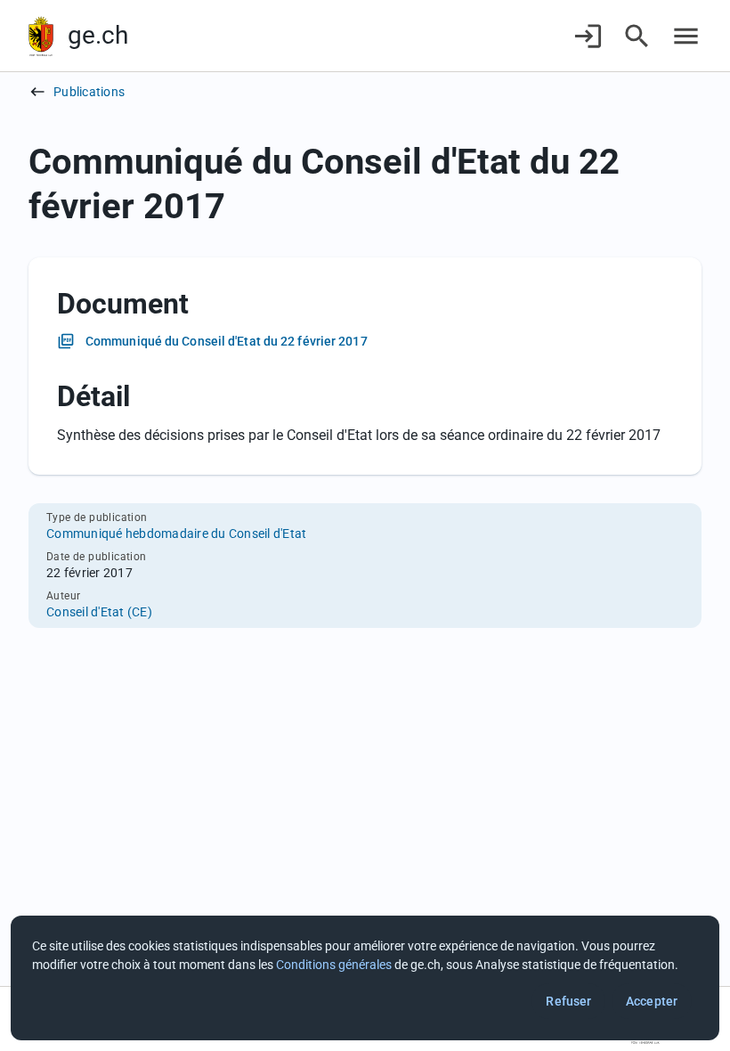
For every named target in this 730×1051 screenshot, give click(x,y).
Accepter (651, 1001)
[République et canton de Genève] (40, 36)
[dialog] (365, 978)
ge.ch (98, 35)
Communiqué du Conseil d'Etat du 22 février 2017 (226, 341)
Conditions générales (334, 964)
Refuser (568, 1001)
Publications (89, 92)
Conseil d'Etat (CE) (99, 612)
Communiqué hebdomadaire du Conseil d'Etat (176, 533)
